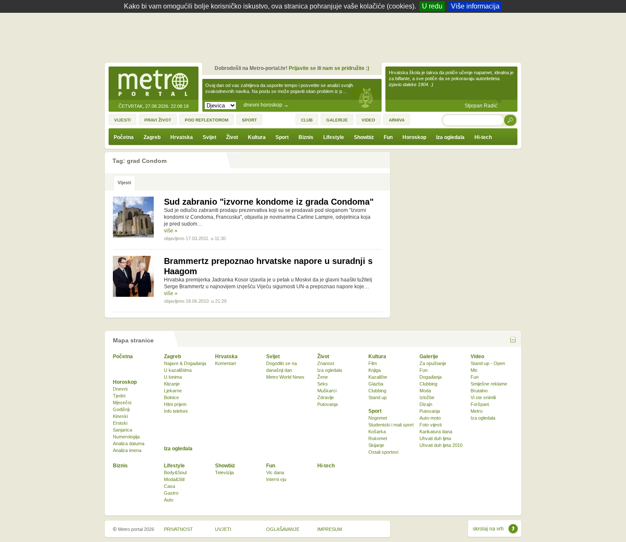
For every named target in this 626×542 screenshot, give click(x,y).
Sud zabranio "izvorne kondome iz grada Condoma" (268, 201)
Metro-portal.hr (153, 84)
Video (477, 356)
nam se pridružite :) (345, 68)
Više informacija (475, 6)
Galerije (428, 356)
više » (171, 231)
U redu (432, 6)
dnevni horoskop (266, 105)
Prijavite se (302, 68)
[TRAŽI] (510, 120)
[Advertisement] (315, 36)
